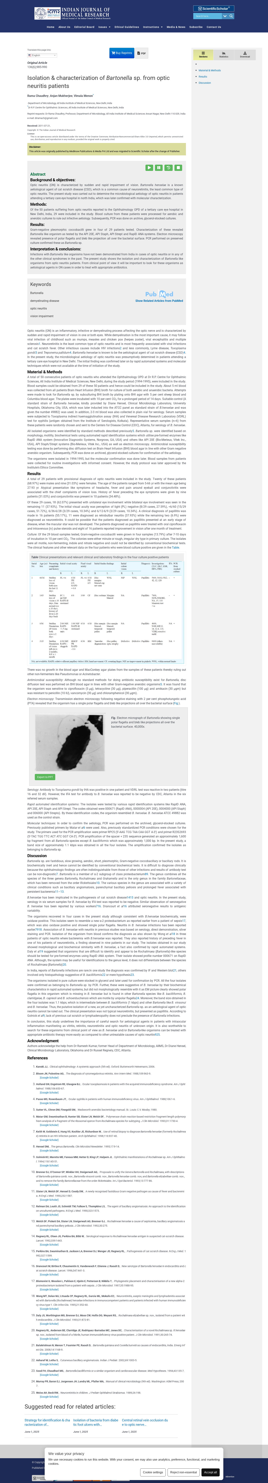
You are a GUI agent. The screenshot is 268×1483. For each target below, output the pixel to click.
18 (40, 929)
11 (56, 891)
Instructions (151, 27)
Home (51, 27)
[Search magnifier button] (231, 16)
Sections (203, 56)
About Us (64, 27)
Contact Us (214, 27)
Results (203, 76)
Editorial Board (84, 27)
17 (183, 921)
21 (174, 970)
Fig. (176, 703)
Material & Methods (210, 70)
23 (132, 975)
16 (99, 906)
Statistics (223, 56)
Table (175, 547)
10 (98, 883)
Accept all (210, 1472)
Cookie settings (153, 1472)
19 (41, 951)
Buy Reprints (123, 53)
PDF (143, 53)
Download (245, 56)
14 (128, 897)
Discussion (205, 82)
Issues (102, 27)
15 (131, 897)
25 (158, 1034)
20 (64, 964)
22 (103, 975)
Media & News (176, 27)
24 (137, 998)
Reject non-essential (183, 1472)
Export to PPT (45, 777)
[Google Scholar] (49, 1077)
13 (62, 891)
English (35, 55)
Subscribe (196, 27)
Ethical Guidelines (127, 27)
